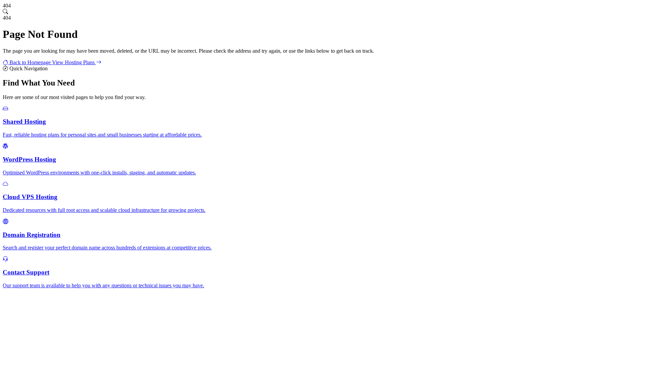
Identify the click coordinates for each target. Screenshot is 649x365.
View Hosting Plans (74, 62)
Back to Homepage (30, 62)
